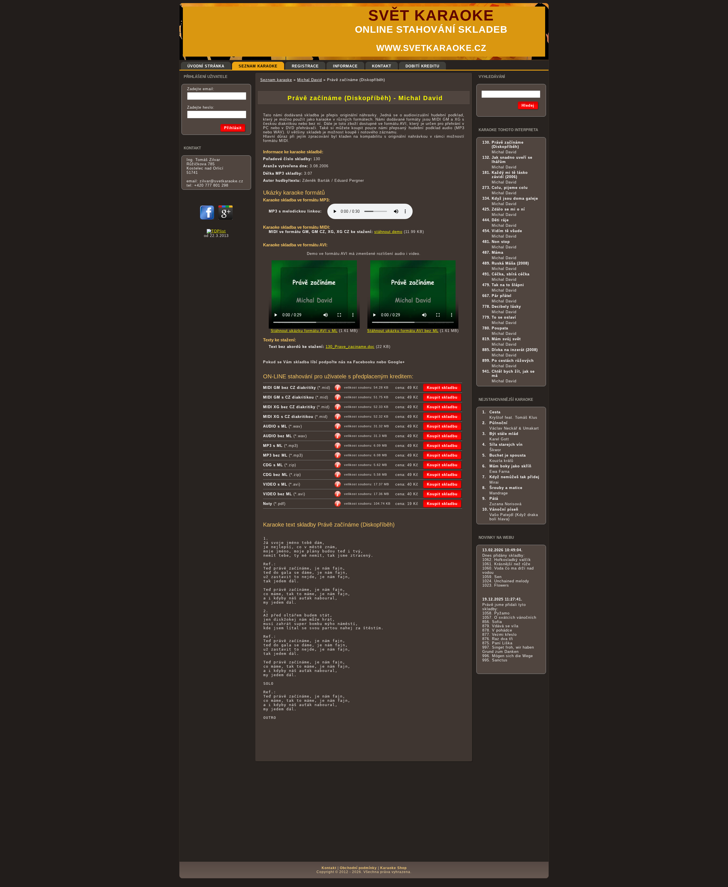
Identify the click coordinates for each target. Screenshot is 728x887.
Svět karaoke (431, 15)
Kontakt (329, 868)
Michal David (309, 80)
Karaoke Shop (393, 868)
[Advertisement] (363, 745)
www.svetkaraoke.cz (431, 48)
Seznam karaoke (276, 80)
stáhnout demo (388, 232)
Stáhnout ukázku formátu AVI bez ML (403, 331)
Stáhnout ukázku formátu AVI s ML (304, 331)
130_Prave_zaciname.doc (350, 347)
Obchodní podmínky (358, 868)
